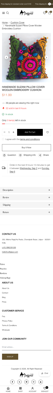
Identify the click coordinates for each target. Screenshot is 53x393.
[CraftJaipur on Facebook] (12, 382)
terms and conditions (30, 139)
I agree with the (22, 139)
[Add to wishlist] (47, 132)
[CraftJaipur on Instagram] (33, 382)
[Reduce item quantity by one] (4, 132)
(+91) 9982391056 (9, 247)
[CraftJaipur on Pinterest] (26, 382)
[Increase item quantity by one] (13, 132)
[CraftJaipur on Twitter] (19, 382)
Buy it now (26, 148)
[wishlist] (44, 13)
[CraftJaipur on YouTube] (40, 382)
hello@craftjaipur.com (10, 252)
